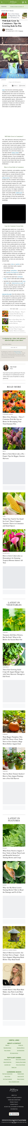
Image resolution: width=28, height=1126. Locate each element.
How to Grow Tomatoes (20, 1059)
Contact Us (20, 1045)
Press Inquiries (7, 1050)
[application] (14, 212)
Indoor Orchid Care (7, 1062)
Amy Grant (10, 29)
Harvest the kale (6, 294)
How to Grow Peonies (20, 1064)
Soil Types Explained (7, 1079)
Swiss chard (15, 152)
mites (12, 264)
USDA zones (5, 178)
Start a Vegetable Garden (14, 1081)
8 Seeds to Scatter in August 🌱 (17, 6)
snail (7, 283)
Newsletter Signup (7, 1047)
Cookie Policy (14, 1104)
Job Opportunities (20, 1050)
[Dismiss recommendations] (26, 11)
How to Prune (7, 1076)
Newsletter (23, 85)
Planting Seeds (21, 1073)
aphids (18, 264)
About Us (7, 1045)
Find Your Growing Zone (7, 1073)
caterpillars (14, 270)
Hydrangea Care (7, 1059)
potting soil (19, 192)
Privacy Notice (18, 352)
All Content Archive (14, 1053)
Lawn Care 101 (21, 1076)
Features (21, 31)
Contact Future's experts (14, 1097)
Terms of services (17, 351)
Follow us (15, 85)
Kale (3, 90)
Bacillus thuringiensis (12, 272)
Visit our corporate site (19, 1120)
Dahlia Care (14, 1067)
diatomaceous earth (17, 283)
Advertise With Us (20, 1047)
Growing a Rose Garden (21, 1062)
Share (6, 85)
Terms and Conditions (14, 1099)
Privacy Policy (14, 1102)
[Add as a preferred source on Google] (14, 1114)
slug (24, 281)
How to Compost (20, 1079)
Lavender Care (7, 1064)
